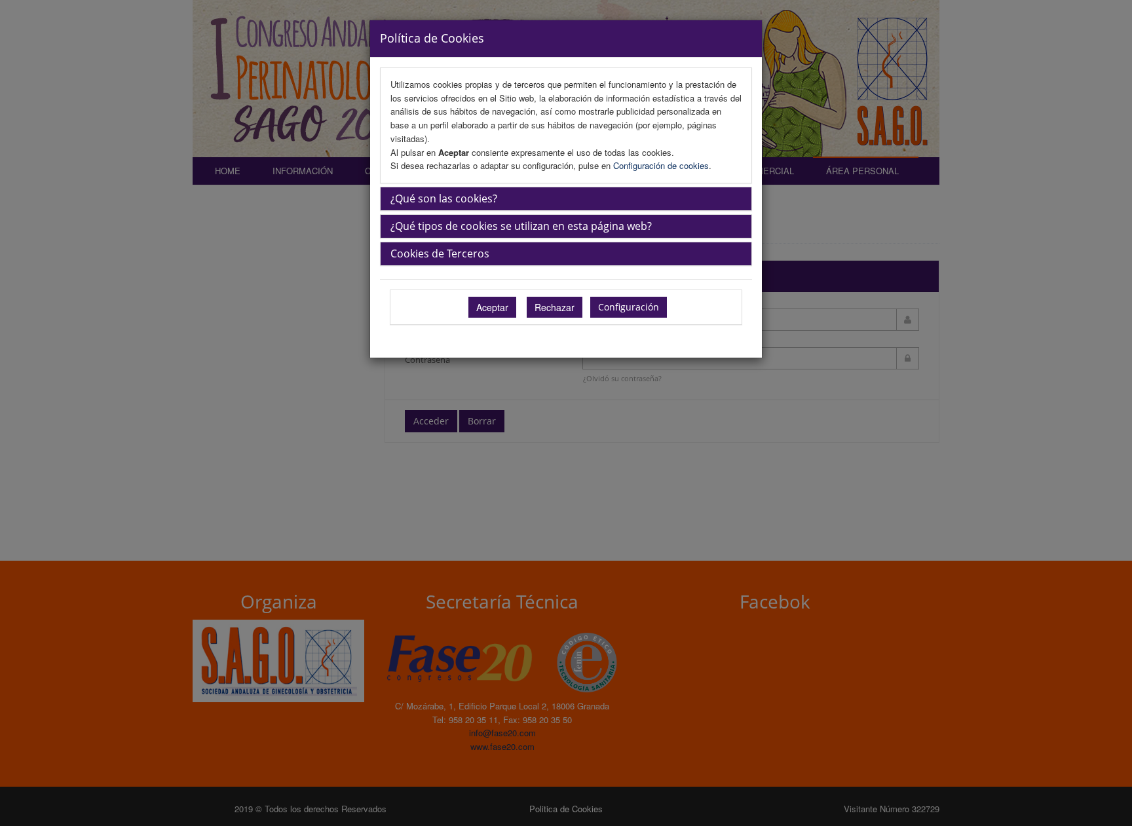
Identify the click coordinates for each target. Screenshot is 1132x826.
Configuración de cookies (661, 165)
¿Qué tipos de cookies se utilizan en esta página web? (521, 226)
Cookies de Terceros (439, 253)
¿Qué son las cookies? (443, 198)
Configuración (628, 307)
